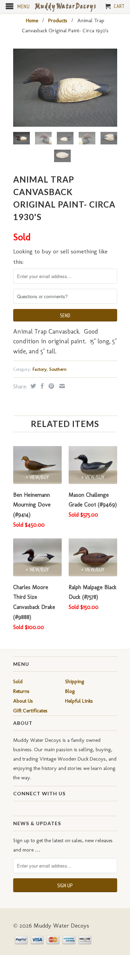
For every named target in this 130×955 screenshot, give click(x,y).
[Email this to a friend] (61, 386)
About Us (23, 701)
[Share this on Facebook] (41, 386)
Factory (40, 369)
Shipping (74, 681)
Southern (58, 369)
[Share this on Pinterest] (50, 386)
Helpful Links (79, 701)
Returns (21, 691)
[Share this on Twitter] (32, 386)
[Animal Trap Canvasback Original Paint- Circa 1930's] (65, 88)
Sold (18, 681)
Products (57, 20)
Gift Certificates (30, 710)
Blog (70, 691)
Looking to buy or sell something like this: (60, 257)
